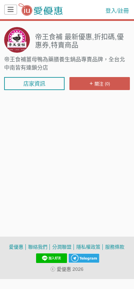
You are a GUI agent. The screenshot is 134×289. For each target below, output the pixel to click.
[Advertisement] (67, 112)
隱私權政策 (88, 246)
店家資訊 (34, 83)
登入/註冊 (117, 10)
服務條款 (114, 246)
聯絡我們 (37, 246)
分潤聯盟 (61, 246)
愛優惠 (16, 246)
